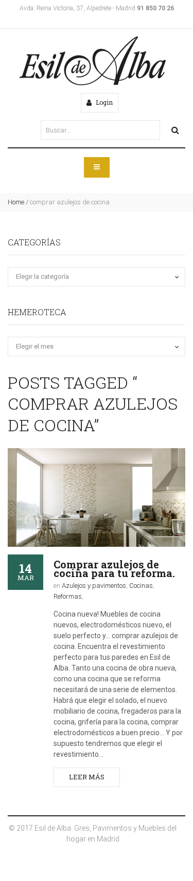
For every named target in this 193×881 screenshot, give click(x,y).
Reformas (68, 596)
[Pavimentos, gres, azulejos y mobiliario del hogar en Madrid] (93, 60)
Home (16, 202)
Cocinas (141, 585)
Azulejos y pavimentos (94, 585)
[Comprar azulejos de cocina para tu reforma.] (96, 497)
